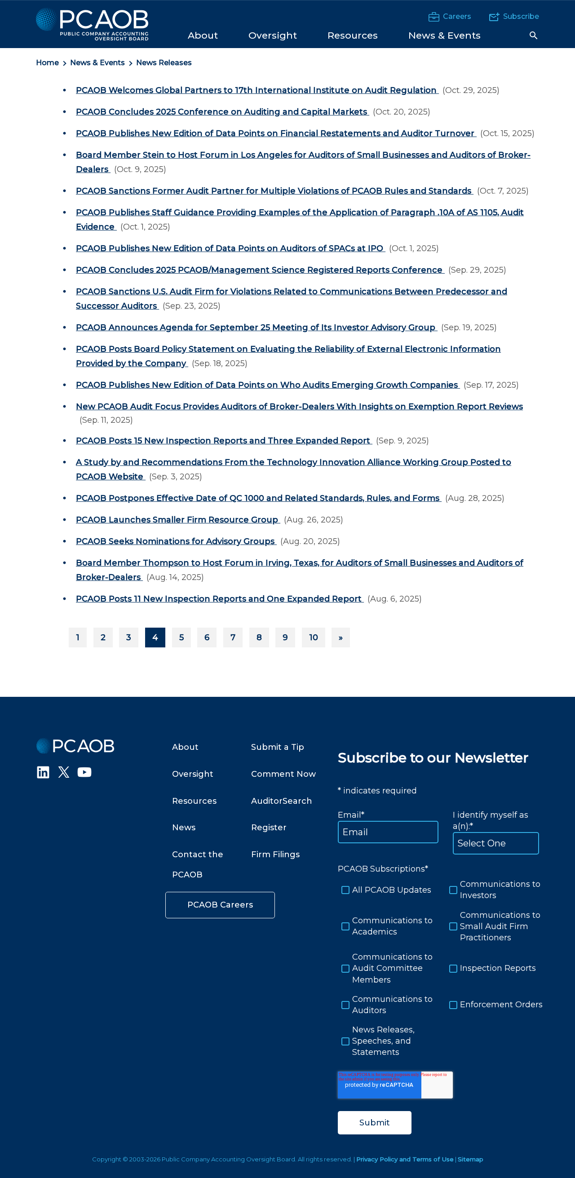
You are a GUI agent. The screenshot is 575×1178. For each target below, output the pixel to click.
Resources (194, 801)
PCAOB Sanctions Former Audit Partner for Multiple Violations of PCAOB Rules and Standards (274, 191)
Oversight (192, 774)
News (183, 828)
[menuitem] (203, 35)
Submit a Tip (277, 747)
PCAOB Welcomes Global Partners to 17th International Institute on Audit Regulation (257, 90)
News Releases (164, 62)
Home (47, 62)
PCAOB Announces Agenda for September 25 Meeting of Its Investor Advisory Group (257, 327)
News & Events (97, 62)
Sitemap (470, 1159)
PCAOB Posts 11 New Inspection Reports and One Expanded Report (220, 599)
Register (269, 828)
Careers (457, 16)
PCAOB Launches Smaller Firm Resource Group (178, 520)
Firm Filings (275, 854)
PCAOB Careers (220, 905)
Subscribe (521, 16)
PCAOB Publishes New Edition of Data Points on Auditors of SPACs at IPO (230, 248)
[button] (533, 35)
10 (313, 637)
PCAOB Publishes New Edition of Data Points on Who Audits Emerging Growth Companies (268, 385)
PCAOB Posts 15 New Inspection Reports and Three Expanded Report (224, 441)
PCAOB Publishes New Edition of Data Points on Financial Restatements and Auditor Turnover (276, 133)
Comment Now (283, 774)
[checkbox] (438, 968)
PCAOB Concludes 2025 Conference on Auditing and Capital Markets (222, 112)
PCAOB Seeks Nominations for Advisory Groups (176, 541)
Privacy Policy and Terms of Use (405, 1159)
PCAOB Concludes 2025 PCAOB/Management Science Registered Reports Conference (260, 270)
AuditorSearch (281, 801)
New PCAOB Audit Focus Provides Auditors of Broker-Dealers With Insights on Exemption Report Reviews (299, 407)
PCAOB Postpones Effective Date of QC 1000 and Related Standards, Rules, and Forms (259, 498)
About (185, 747)
